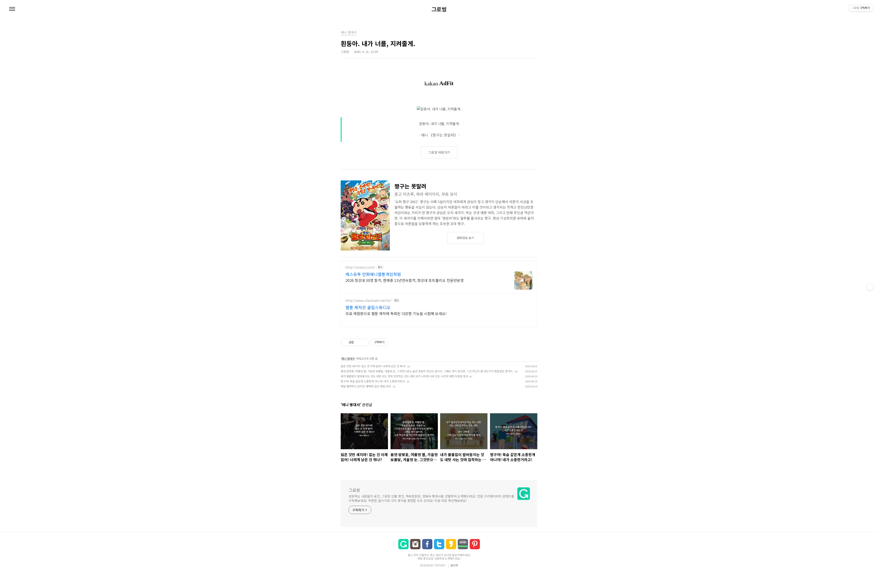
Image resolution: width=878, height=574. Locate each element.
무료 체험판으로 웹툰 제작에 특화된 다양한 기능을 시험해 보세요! (396, 313)
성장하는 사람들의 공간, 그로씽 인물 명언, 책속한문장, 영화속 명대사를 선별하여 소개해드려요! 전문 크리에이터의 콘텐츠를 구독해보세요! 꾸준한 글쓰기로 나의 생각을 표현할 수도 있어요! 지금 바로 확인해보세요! (431, 498)
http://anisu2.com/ (360, 267)
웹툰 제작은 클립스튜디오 (368, 307)
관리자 (454, 565)
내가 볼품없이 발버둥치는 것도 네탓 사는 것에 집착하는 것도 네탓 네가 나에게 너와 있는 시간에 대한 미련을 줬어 (404, 376)
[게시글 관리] (364, 342)
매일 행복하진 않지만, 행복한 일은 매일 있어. (366, 386)
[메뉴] (12, 9)
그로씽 (439, 9)
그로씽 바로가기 (439, 152)
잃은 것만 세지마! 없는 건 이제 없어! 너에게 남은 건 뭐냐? (373, 366)
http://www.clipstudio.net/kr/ (368, 300)
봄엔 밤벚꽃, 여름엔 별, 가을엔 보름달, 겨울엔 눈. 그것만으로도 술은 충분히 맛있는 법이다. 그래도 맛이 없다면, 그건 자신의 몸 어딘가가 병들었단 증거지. (427, 371)
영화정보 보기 (465, 238)
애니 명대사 (348, 358)
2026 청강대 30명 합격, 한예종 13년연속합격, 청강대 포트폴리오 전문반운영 (404, 280)
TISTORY (439, 565)
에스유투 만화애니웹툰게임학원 (373, 274)
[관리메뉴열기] (870, 287)
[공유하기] (358, 342)
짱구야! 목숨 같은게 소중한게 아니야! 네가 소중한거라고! (373, 381)
